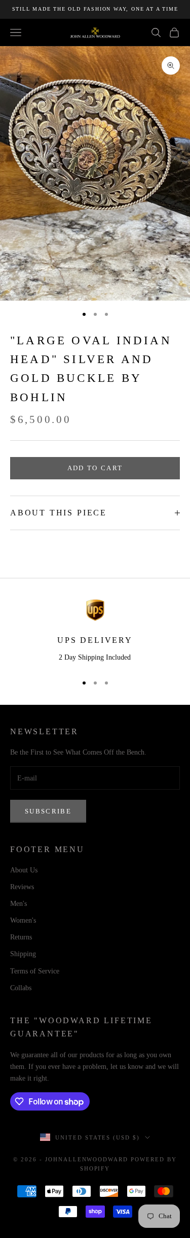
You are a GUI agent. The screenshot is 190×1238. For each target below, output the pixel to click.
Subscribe (48, 811)
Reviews (22, 887)
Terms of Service (34, 971)
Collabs (20, 988)
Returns (21, 937)
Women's (23, 920)
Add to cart (95, 468)
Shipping (23, 954)
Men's (18, 903)
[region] (95, 632)
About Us (23, 870)
